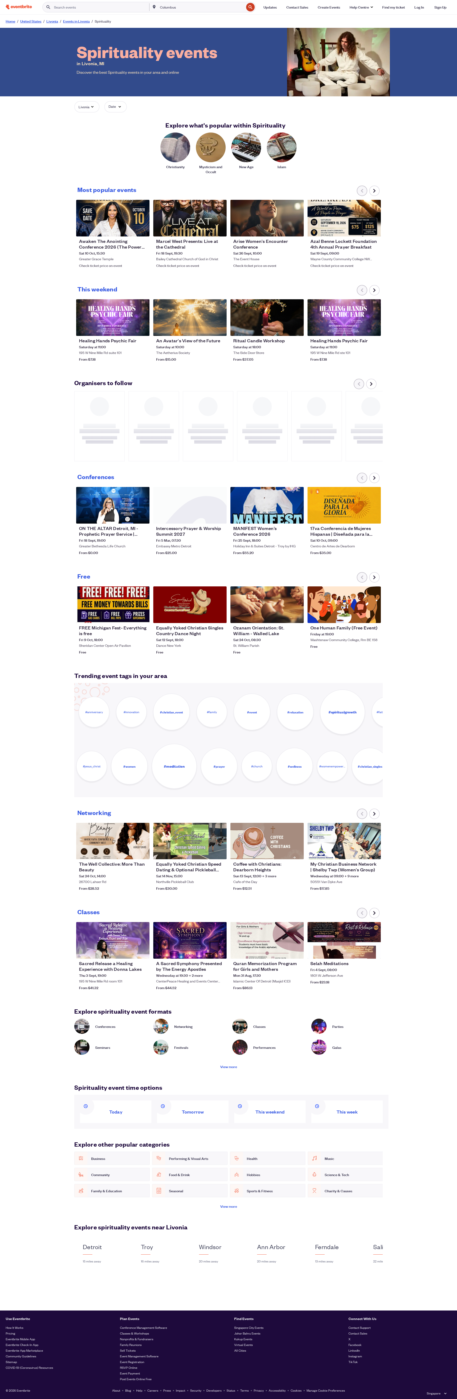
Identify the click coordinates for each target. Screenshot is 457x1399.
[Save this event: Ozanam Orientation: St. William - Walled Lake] (285, 616)
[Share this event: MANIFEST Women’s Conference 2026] (297, 517)
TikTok (353, 1362)
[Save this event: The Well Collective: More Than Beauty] (131, 852)
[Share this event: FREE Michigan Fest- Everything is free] (143, 616)
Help (139, 1390)
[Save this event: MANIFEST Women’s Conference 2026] (285, 517)
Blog (128, 1390)
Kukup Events (243, 1339)
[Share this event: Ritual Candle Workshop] (297, 329)
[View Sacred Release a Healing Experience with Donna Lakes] (112, 940)
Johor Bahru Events (247, 1333)
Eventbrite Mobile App (20, 1339)
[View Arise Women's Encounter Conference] (267, 218)
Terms (244, 1390)
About (116, 1390)
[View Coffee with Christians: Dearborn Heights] (267, 841)
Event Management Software (139, 1356)
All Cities (240, 1350)
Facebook (355, 1344)
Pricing (10, 1333)
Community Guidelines (21, 1356)
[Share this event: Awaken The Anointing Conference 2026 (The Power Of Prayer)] (143, 230)
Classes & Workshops (134, 1333)
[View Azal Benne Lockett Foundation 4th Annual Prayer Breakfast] (344, 218)
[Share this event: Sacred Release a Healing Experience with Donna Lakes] (143, 952)
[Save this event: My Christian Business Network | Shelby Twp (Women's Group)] (363, 852)
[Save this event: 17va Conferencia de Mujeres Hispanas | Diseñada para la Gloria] (363, 517)
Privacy (259, 1390)
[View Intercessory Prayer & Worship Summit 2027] (190, 505)
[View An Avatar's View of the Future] (190, 317)
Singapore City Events (248, 1327)
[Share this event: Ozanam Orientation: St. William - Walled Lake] (297, 616)
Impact (180, 1390)
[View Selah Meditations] (344, 940)
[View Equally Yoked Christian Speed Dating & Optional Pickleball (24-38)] (190, 841)
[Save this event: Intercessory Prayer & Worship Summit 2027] (208, 517)
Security (195, 1390)
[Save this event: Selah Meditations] (363, 952)
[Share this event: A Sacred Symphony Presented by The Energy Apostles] (220, 952)
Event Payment (130, 1373)
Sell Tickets (128, 1350)
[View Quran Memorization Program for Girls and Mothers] (267, 940)
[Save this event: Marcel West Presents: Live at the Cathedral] (208, 230)
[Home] (19, 7)
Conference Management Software (143, 1327)
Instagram (355, 1356)
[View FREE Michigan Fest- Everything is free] (112, 604)
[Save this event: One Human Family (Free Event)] (363, 616)
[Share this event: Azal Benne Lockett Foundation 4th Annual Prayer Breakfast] (374, 230)
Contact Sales (357, 1333)
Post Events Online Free (136, 1379)
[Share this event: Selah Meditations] (374, 952)
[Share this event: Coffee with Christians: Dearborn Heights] (297, 852)
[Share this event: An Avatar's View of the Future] (220, 329)
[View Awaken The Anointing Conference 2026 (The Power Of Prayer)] (112, 218)
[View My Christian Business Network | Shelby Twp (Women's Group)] (344, 841)
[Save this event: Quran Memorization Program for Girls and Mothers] (285, 952)
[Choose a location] (154, 7)
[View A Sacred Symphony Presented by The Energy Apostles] (190, 940)
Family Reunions (131, 1344)
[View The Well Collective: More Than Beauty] (112, 841)
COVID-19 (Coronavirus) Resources (29, 1367)
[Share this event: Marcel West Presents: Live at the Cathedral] (220, 230)
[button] (361, 7)
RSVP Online (128, 1367)
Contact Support (359, 1327)
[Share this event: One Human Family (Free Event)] (374, 616)
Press (167, 1390)
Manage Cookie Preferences (326, 1390)
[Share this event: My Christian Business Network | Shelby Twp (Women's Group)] (374, 852)
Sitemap (11, 1362)
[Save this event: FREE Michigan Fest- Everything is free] (131, 616)
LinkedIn (354, 1350)
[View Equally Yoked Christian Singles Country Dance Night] (190, 604)
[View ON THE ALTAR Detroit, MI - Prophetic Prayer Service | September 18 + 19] (112, 505)
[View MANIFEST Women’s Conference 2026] (267, 505)
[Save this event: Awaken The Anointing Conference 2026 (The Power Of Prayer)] (131, 230)
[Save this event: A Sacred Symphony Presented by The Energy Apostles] (208, 952)
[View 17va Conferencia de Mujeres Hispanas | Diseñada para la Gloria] (344, 505)
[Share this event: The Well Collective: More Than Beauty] (143, 852)
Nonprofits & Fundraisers (136, 1339)
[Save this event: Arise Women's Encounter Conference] (285, 230)
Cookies (296, 1390)
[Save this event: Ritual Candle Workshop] (285, 329)
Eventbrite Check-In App (22, 1344)
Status (231, 1390)
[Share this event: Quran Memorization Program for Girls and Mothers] (297, 952)
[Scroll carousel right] (374, 191)
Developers (214, 1390)
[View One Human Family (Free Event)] (344, 604)
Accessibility (277, 1390)
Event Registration (132, 1362)
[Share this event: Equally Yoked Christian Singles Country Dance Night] (220, 616)
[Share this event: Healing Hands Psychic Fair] (143, 329)
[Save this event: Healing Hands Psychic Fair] (131, 329)
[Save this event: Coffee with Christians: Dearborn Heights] (285, 852)
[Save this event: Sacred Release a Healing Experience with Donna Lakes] (131, 952)
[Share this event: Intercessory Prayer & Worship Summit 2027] (220, 517)
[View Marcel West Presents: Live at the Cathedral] (190, 218)
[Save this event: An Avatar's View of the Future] (208, 329)
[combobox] (201, 7)
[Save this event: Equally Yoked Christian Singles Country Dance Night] (208, 616)
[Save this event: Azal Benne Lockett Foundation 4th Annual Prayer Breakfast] (363, 230)
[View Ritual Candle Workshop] (267, 317)
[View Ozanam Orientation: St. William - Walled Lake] (267, 604)
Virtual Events (243, 1344)
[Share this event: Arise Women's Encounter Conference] (297, 230)
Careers (152, 1390)
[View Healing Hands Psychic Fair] (112, 317)
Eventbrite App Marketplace (24, 1350)
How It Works (14, 1327)
